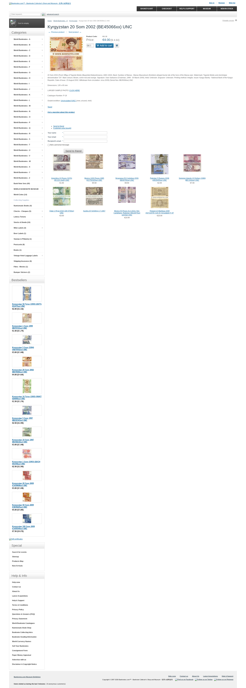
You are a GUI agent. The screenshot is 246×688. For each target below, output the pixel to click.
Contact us (16, 587)
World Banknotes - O (22, 117)
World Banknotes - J (22, 89)
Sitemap (15, 557)
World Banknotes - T (22, 145)
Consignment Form (20, 651)
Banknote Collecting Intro (22, 632)
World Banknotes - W (22, 161)
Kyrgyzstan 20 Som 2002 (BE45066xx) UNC (23, 371)
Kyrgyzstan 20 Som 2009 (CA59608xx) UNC (23, 484)
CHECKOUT (167, 9)
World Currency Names (21, 641)
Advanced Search (53, 14)
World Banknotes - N (22, 111)
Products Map (17, 561)
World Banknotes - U (22, 150)
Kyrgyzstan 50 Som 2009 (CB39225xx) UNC (23, 506)
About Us (16, 591)
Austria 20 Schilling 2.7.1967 (94, 211)
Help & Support (18, 601)
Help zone (16, 582)
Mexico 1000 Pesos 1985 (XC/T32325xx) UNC (94, 179)
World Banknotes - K (60, 21)
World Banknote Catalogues (23, 623)
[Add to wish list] (117, 45)
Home (50, 21)
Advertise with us (19, 660)
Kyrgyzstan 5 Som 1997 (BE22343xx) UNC (22, 419)
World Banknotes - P (22, 122)
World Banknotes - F (22, 67)
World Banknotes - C (22, 50)
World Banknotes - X (22, 167)
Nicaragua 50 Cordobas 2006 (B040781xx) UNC (127, 179)
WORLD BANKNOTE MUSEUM (26, 189)
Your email (52, 137)
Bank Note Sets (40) (22, 184)
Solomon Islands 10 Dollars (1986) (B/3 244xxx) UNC (192, 179)
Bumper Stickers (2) (22, 272)
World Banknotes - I (21, 84)
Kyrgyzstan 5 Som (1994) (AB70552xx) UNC (23, 348)
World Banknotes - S (22, 139)
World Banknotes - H (22, 78)
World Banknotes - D (22, 56)
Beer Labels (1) (20, 233)
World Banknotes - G (22, 73)
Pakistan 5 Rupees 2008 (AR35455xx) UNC (159, 179)
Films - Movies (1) (21, 267)
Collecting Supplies (21, 200)
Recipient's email (54, 141)
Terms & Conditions (20, 605)
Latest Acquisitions (20, 596)
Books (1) (17, 250)
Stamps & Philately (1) (23, 239)
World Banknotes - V (22, 156)
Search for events (19, 552)
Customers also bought (62, 128)
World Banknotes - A (22, 39)
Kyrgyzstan (73, 21)
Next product (75, 32)
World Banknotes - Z (22, 178)
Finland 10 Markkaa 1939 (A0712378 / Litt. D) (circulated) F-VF (159, 212)
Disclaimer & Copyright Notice (24, 664)
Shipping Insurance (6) (23, 261)
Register (222, 3)
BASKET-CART (147, 9)
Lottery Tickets (20, 217)
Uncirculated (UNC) (68, 101)
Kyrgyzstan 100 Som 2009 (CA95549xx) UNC (23, 527)
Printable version (228, 20)
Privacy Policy (18, 610)
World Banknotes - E (22, 61)
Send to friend (58, 126)
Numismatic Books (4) (23, 206)
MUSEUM (207, 9)
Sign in (211, 3)
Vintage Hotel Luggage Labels (26, 256)
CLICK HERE (74, 90)
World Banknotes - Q (22, 128)
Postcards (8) (19, 245)
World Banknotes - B (22, 45)
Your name (52, 133)
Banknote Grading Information (24, 637)
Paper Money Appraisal (21, 655)
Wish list (232, 3)
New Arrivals (17, 566)
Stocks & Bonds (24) (22, 222)
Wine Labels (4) (20, 228)
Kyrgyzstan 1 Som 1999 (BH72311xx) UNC (22, 327)
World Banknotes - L (22, 100)
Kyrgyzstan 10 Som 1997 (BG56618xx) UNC (23, 441)
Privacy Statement (19, 619)
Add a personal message (59, 145)
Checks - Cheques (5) (22, 211)
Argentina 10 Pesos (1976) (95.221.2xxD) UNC (61, 179)
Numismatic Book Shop (21, 628)
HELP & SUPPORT (186, 9)
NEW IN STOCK (227, 9)
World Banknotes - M (22, 106)
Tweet (50, 107)
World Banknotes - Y (22, 172)
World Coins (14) (20, 195)
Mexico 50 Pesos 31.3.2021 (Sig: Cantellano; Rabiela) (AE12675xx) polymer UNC (127, 213)
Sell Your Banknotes (20, 646)
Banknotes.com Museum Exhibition (27, 677)
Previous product (56, 32)
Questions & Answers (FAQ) (23, 614)
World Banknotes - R (22, 134)
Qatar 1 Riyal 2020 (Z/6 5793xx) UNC (61, 212)
